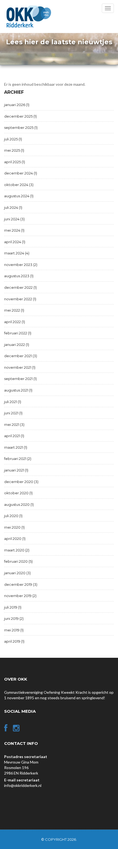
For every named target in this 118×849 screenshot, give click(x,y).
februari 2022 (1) (17, 333)
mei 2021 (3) (14, 424)
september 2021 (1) (20, 378)
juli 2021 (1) (12, 401)
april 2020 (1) (15, 538)
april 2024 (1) (14, 242)
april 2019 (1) (14, 641)
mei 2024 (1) (14, 230)
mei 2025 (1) (14, 150)
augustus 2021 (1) (18, 390)
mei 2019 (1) (14, 630)
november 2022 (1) (20, 299)
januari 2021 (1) (16, 470)
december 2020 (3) (21, 481)
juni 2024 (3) (14, 219)
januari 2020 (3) (17, 573)
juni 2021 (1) (13, 413)
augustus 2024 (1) (18, 196)
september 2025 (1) (21, 127)
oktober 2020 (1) (18, 493)
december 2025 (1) (20, 116)
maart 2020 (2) (16, 550)
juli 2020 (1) (13, 516)
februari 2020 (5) (18, 561)
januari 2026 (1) (16, 104)
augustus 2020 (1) (19, 504)
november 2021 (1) (19, 367)
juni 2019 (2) (14, 618)
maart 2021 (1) (15, 447)
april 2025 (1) (14, 162)
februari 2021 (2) (17, 458)
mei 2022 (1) (14, 310)
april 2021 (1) (14, 436)
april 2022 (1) (14, 322)
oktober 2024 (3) (18, 184)
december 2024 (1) (20, 173)
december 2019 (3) (20, 584)
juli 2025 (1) (13, 139)
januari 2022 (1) (16, 344)
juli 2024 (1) (13, 207)
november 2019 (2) (20, 595)
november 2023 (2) (20, 264)
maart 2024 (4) (16, 253)
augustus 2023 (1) (18, 276)
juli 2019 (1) (12, 607)
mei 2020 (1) (14, 527)
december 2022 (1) (20, 287)
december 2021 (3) (20, 356)
